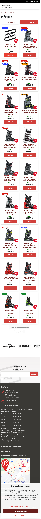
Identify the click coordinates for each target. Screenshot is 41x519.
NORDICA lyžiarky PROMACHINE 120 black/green (29, 311)
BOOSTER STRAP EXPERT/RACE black (10, 45)
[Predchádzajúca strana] (15, 331)
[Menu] (37, 6)
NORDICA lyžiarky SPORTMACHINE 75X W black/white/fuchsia (29, 145)
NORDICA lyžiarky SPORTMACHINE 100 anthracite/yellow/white (10, 245)
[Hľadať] (28, 6)
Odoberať (33, 374)
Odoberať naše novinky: (20, 369)
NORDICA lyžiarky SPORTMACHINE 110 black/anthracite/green (29, 245)
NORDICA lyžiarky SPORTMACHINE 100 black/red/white (29, 212)
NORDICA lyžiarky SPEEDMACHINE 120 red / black (10, 278)
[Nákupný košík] (32, 6)
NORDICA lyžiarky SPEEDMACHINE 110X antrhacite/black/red (10, 179)
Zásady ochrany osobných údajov (20, 506)
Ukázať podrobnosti (20, 515)
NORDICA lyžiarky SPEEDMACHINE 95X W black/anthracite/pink (10, 145)
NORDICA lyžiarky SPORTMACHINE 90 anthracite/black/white (29, 179)
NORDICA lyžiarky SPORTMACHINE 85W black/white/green (10, 212)
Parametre (30, 22)
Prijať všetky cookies (21, 511)
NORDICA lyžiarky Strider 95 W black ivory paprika (29, 78)
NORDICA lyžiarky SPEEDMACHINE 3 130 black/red (10, 112)
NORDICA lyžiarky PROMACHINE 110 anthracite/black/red (29, 278)
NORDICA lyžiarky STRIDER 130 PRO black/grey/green (29, 111)
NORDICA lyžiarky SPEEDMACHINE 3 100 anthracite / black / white (29, 46)
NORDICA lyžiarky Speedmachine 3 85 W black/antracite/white (10, 79)
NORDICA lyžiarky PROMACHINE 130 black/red (10, 311)
